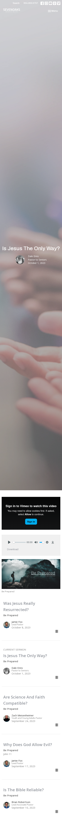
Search (16, 3)
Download (12, 549)
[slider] (19, 542)
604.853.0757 (31, 3)
